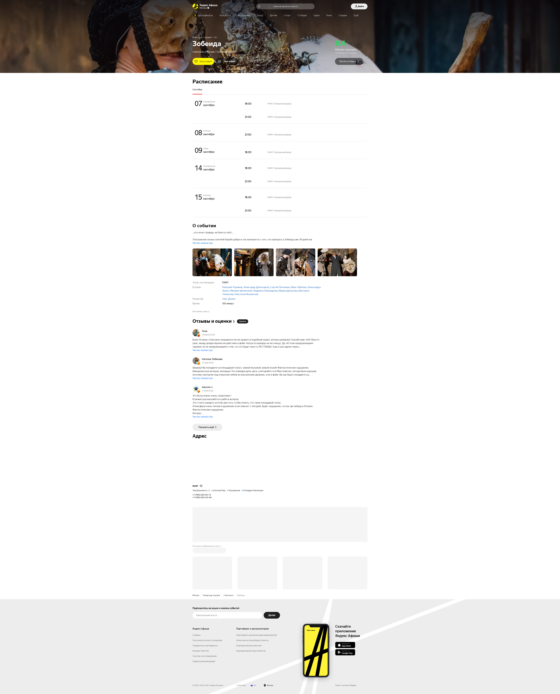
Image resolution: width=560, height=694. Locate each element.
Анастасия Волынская (246, 294)
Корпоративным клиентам (248, 645)
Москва (195, 595)
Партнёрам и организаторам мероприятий (256, 635)
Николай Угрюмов (232, 287)
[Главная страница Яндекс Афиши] (195, 6)
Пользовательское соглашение (207, 640)
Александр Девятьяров (256, 287)
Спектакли (228, 595)
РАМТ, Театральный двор (279, 104)
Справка (196, 635)
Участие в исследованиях (204, 656)
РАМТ (233, 51)
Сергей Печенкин (280, 287)
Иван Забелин (298, 287)
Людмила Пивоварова (265, 290)
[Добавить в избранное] (201, 486)
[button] (356, 15)
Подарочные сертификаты (205, 645)
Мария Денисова (288, 290)
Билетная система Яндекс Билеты (252, 640)
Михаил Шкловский (241, 290)
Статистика (241, 685)
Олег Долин (228, 298)
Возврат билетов (200, 651)
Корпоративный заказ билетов (251, 651)
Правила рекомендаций (203, 661)
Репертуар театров (211, 595)
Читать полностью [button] (202, 243)
